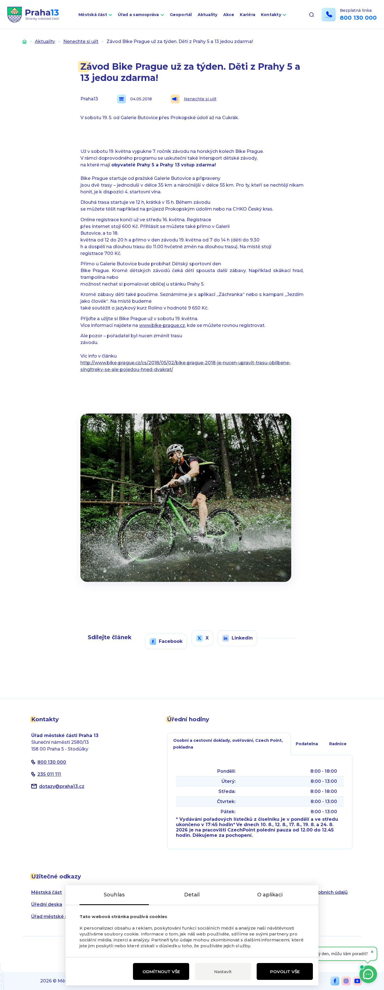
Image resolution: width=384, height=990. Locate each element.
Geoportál (181, 14)
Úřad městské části (53, 916)
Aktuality (208, 14)
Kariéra (247, 14)
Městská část (92, 14)
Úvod (24, 41)
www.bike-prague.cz (162, 325)
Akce (228, 14)
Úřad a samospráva (138, 14)
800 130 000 (358, 17)
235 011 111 (49, 774)
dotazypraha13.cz (61, 786)
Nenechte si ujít (80, 41)
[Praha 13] (33, 14)
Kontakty (271, 14)
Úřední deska (46, 904)
